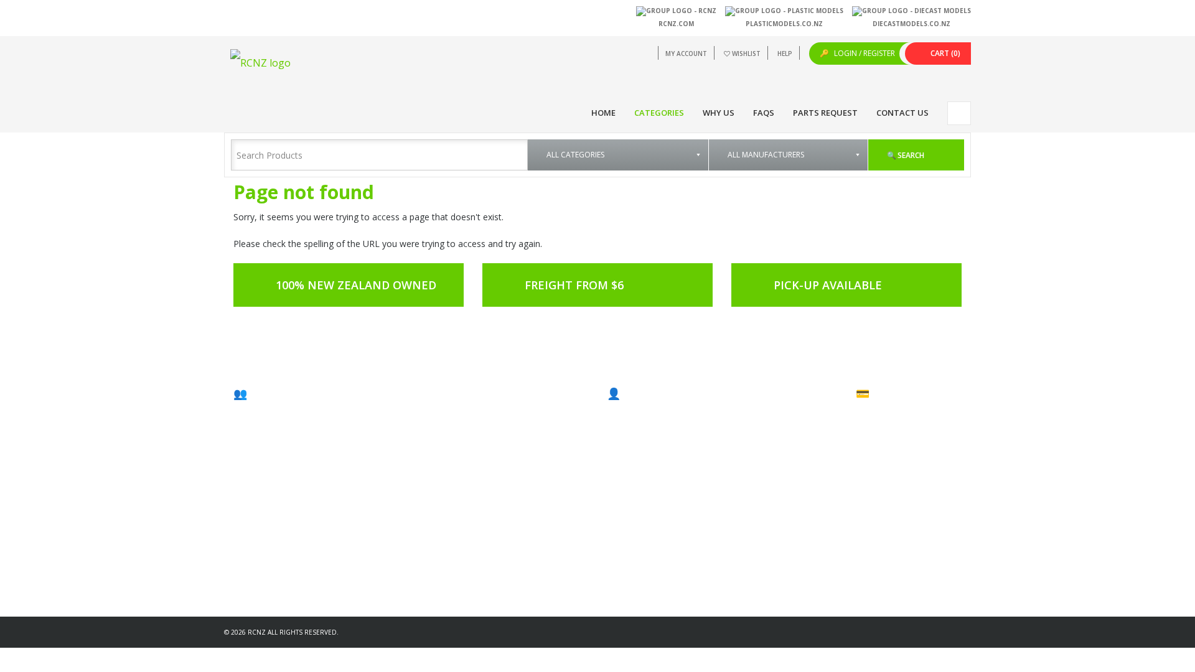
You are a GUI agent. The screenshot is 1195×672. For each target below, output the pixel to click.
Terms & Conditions (777, 444)
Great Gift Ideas (894, 418)
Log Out (631, 470)
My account (686, 53)
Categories (659, 112)
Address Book (642, 457)
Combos (881, 431)
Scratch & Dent (892, 444)
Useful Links (763, 431)
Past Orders (638, 444)
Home (603, 112)
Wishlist (746, 53)
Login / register (863, 53)
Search (910, 155)
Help (784, 53)
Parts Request (825, 112)
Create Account (644, 418)
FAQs (763, 112)
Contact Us (902, 112)
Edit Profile (636, 431)
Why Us (718, 112)
